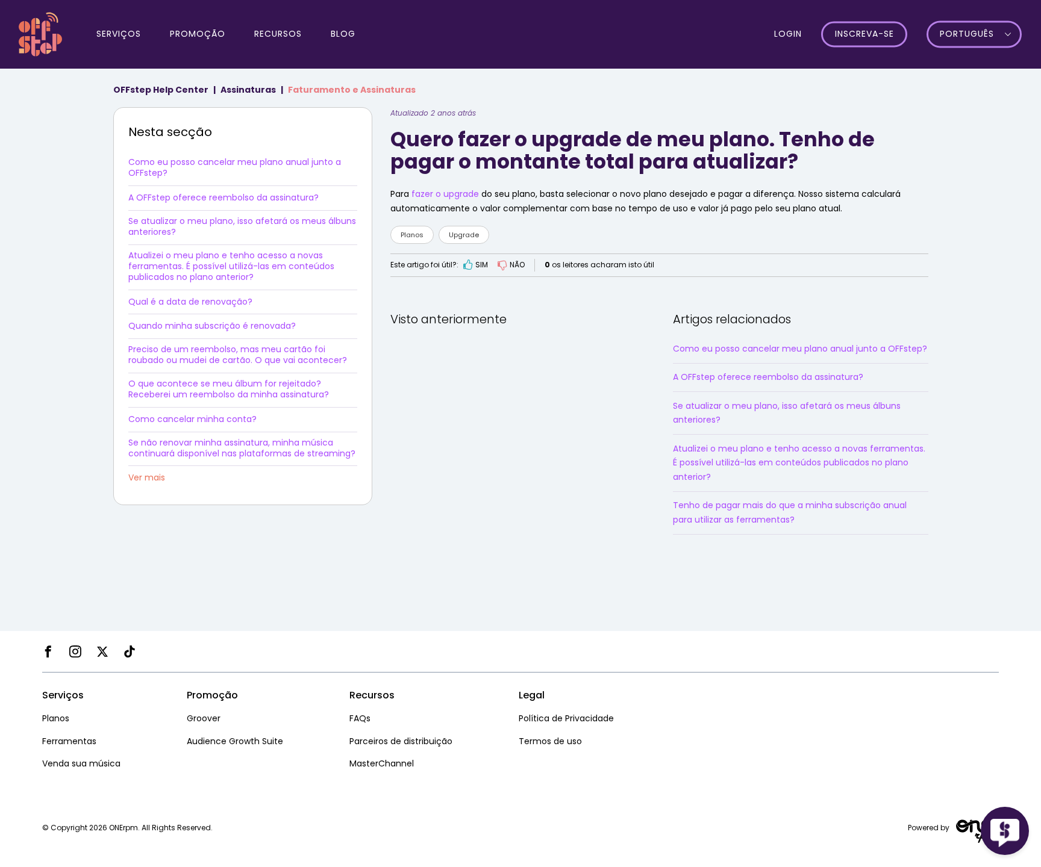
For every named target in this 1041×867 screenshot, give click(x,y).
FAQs (359, 718)
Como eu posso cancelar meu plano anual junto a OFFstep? (234, 167)
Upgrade (464, 235)
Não (517, 264)
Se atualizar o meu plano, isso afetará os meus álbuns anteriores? (242, 226)
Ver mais (146, 477)
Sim (481, 264)
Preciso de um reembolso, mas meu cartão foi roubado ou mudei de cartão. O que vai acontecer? (237, 354)
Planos (412, 235)
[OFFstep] (40, 33)
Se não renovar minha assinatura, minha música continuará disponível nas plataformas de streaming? (241, 448)
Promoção (197, 34)
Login (788, 34)
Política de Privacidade (566, 718)
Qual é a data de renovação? (190, 301)
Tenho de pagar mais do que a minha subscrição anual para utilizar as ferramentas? (790, 512)
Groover (203, 718)
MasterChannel (381, 763)
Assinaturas (248, 90)
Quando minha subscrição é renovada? (212, 325)
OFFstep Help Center (160, 90)
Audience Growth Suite (235, 741)
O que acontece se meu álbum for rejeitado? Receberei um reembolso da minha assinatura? (228, 389)
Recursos (278, 34)
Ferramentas (69, 741)
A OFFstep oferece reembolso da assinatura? (223, 197)
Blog (343, 34)
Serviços (118, 34)
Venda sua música (81, 763)
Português (967, 34)
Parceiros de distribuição (400, 741)
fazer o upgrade (445, 194)
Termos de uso (550, 741)
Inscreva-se (864, 34)
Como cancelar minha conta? (192, 419)
